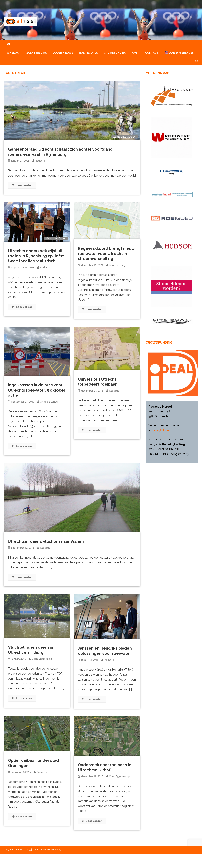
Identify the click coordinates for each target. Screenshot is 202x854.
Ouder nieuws (63, 52)
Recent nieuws (36, 52)
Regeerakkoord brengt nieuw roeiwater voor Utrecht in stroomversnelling (106, 253)
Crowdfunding (115, 52)
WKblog (13, 52)
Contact (151, 52)
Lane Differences (181, 52)
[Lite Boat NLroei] (171, 320)
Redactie (40, 160)
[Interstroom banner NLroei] (171, 95)
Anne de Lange (117, 265)
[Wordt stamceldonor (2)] (171, 286)
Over (135, 52)
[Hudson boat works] (171, 244)
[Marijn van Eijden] (37, 221)
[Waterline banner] (171, 193)
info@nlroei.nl (163, 430)
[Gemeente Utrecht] (72, 110)
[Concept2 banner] (171, 171)
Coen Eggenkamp (42, 658)
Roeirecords (88, 52)
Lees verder (24, 185)
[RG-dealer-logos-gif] (171, 218)
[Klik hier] (171, 137)
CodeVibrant (68, 849)
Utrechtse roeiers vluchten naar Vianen (46, 541)
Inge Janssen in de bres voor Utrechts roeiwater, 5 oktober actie (36, 390)
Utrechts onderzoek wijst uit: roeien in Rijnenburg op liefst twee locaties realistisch (36, 255)
